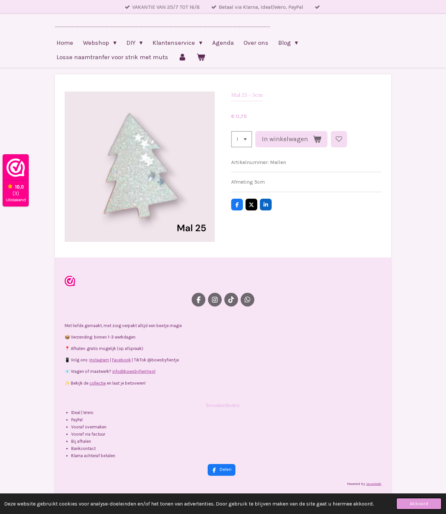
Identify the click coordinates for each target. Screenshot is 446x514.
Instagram (99, 359)
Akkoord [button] (419, 503)
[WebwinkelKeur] (70, 282)
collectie (97, 383)
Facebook (121, 359)
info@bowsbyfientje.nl (133, 371)
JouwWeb (373, 484)
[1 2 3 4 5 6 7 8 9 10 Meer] (241, 139)
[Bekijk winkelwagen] (201, 57)
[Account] (182, 57)
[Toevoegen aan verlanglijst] (339, 139)
